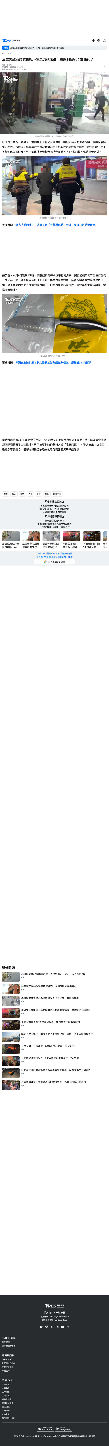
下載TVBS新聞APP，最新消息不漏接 (54, 553)
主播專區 (6, 1395)
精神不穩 (57, 494)
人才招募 (6, 1391)
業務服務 (6, 1410)
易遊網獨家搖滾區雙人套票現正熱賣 (54, 523)
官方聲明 (6, 1414)
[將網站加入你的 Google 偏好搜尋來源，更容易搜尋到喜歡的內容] (54, 561)
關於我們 (6, 1342)
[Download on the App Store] (45, 1429)
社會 (9, 53)
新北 (47, 494)
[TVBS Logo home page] (11, 40)
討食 (39, 494)
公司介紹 (6, 1384)
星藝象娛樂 (6, 1399)
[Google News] (67, 1327)
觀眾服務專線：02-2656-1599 (54, 1319)
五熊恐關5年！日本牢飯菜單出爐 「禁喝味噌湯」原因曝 (33, 47)
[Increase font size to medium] (93, 40)
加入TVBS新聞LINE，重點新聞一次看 (54, 557)
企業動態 (6, 1388)
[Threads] (51, 1327)
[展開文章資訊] (104, 66)
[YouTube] (62, 1327)
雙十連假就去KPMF (54, 520)
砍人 (14, 494)
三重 (30, 494)
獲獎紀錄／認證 (8, 1418)
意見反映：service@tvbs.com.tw (54, 1316)
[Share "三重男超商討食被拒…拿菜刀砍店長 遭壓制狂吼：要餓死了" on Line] (98, 40)
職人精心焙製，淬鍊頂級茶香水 (54, 508)
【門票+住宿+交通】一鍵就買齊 (54, 526)
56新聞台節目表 (8, 1345)
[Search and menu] (104, 40)
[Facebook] (41, 1327)
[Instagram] (57, 1327)
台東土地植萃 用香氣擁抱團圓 (54, 505)
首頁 (3, 53)
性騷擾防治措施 (8, 1363)
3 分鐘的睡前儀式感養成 (54, 511)
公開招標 (6, 1406)
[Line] (46, 1327)
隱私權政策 (6, 1359)
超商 (6, 494)
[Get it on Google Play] (63, 1429)
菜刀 (22, 494)
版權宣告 (6, 1370)
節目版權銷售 (7, 1403)
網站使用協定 (7, 1367)
